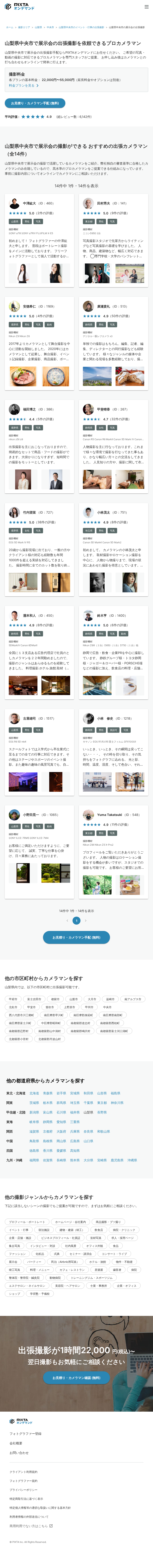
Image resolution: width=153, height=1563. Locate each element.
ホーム (9, 27)
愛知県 (61, 1122)
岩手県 (61, 1093)
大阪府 (61, 1131)
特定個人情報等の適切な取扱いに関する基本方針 (40, 1507)
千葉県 (88, 1103)
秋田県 (88, 1093)
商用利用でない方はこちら (29, 1526)
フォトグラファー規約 (23, 1480)
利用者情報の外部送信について (29, 1516)
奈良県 (88, 1131)
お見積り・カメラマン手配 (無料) (35, 103)
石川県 (61, 1112)
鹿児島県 (117, 1160)
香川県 (48, 1151)
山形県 (102, 1093)
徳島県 (34, 1151)
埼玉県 (75, 1103)
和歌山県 (103, 1131)
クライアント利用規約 (23, 1471)
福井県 (75, 1112)
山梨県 (38, 27)
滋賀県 (34, 1131)
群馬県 (61, 1103)
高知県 (75, 1151)
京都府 (48, 1131)
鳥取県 (34, 1141)
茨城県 (34, 1103)
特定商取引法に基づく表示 (26, 1498)
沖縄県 (132, 1160)
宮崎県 (102, 1160)
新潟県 (34, 1112)
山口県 (88, 1141)
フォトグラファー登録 (25, 1434)
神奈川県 (117, 1103)
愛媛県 (61, 1151)
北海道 (34, 1093)
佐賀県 (48, 1160)
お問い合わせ (19, 1453)
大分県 (88, 1160)
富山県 (48, 1112)
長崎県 (61, 1160)
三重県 (75, 1122)
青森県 (48, 1093)
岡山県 (61, 1141)
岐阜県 (34, 1122)
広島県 (75, 1141)
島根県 (48, 1141)
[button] (13, 999)
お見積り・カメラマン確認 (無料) (76, 1378)
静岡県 (48, 1122)
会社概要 (16, 1443)
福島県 (115, 1093)
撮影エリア (24, 27)
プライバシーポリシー (23, 1489)
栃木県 (48, 1103)
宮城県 (75, 1093)
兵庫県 (75, 1131)
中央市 (50, 27)
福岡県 (34, 1160)
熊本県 (75, 1160)
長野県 (102, 1112)
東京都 (102, 1103)
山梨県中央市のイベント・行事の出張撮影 (81, 27)
